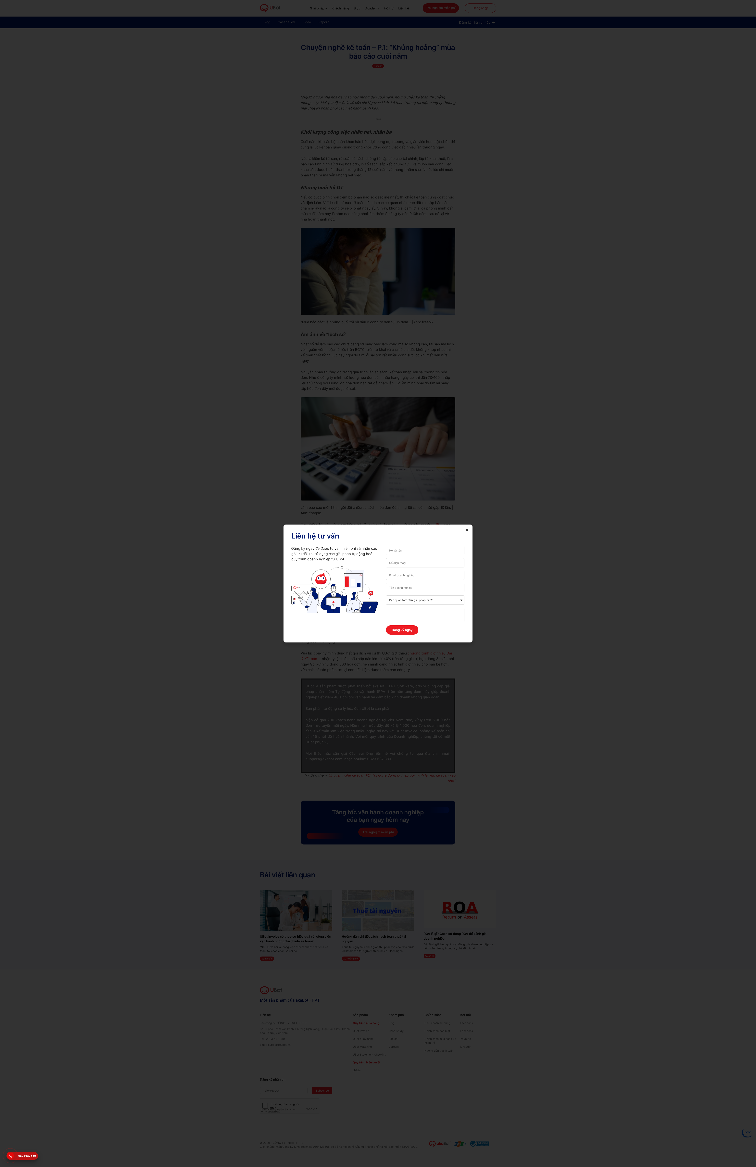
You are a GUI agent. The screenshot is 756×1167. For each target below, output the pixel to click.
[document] (378, 583)
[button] (467, 529)
